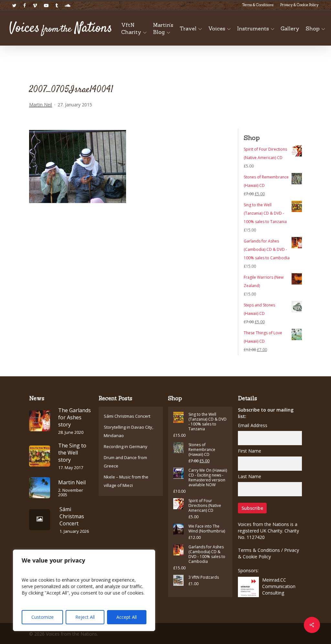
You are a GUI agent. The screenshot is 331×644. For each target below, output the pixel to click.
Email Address (252, 425)
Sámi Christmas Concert (127, 416)
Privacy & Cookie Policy (268, 553)
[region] (84, 590)
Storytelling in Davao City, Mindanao (128, 431)
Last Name (249, 476)
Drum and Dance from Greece (125, 462)
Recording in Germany (125, 446)
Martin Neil (40, 105)
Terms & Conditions (259, 550)
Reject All (85, 617)
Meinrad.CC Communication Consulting (278, 586)
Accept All (126, 617)
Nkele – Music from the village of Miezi (126, 481)
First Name (249, 451)
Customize (42, 617)
